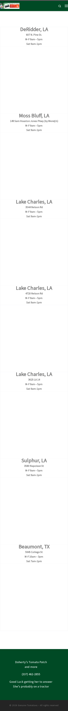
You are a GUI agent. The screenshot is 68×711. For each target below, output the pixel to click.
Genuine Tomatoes (27, 705)
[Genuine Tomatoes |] (9, 5)
